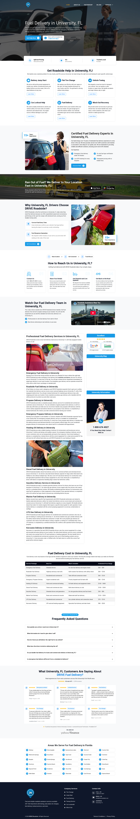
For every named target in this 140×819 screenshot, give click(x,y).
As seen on (70, 730)
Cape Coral (68, 754)
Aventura (31, 764)
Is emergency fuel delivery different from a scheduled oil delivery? (47, 659)
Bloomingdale (50, 750)
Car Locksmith (70, 804)
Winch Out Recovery (101, 103)
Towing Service (70, 801)
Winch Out (69, 807)
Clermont (86, 750)
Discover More (77, 165)
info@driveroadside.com (102, 798)
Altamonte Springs (34, 754)
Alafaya (31, 750)
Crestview (104, 754)
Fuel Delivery (67, 103)
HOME (68, 5)
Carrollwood (69, 759)
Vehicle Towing (99, 80)
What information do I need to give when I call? (41, 633)
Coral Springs (87, 769)
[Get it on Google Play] (109, 188)
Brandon (49, 773)
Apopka (31, 759)
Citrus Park (68, 769)
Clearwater (68, 773)
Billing (99, 5)
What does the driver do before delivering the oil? (42, 646)
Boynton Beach (51, 764)
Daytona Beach (106, 773)
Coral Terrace (87, 773)
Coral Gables (87, 764)
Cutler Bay (104, 759)
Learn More (31, 94)
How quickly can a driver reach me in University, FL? (43, 627)
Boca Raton (50, 754)
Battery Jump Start (39, 80)
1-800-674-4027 (74, 190)
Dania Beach (105, 764)
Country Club (105, 750)
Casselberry (69, 764)
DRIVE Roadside (33, 816)
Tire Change (69, 792)
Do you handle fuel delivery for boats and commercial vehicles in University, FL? (51, 652)
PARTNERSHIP (88, 5)
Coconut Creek (87, 754)
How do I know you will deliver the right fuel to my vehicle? (45, 640)
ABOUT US (77, 5)
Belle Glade (32, 773)
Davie (103, 769)
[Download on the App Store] (95, 188)
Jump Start (69, 795)
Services (108, 5)
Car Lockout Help (38, 103)
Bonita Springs (51, 759)
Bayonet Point (32, 769)
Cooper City (87, 759)
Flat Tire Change (68, 80)
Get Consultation (31, 244)
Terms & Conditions (99, 816)
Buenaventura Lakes (71, 750)
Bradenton (50, 769)
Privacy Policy (111, 816)
